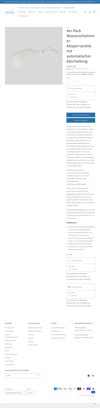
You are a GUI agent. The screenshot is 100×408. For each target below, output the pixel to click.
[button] (73, 12)
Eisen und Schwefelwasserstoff (11, 336)
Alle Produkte (9, 361)
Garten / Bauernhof (11, 354)
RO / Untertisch (10, 328)
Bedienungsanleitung (35, 331)
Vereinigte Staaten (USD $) (13, 393)
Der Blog (31, 334)
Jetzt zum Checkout (81, 120)
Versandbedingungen (58, 328)
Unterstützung (9, 364)
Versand (69, 68)
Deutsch (30, 393)
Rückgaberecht (56, 331)
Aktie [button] (70, 254)
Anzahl (68, 78)
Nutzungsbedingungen (58, 334)
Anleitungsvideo (33, 345)
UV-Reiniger (8, 344)
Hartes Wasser (9, 331)
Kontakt (30, 338)
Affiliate (30, 341)
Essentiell (8, 358)
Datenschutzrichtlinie (58, 338)
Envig (84, 395)
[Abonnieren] (38, 375)
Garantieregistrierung (35, 328)
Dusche (7, 351)
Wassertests (8, 347)
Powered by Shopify (90, 395)
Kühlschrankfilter (10, 340)
